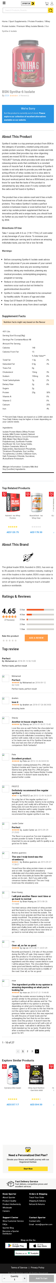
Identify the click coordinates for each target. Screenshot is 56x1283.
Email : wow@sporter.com (40, 1224)
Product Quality (9, 1201)
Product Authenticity (12, 1204)
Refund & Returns (37, 1204)
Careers (6, 1211)
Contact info (34, 1221)
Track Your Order (36, 1197)
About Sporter (9, 1197)
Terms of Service (19, 1267)
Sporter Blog (8, 1228)
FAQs (5, 1224)
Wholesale (7, 1207)
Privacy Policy (37, 1267)
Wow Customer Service (13, 1221)
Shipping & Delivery (37, 1201)
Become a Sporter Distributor (11, 1232)
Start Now (28, 1169)
